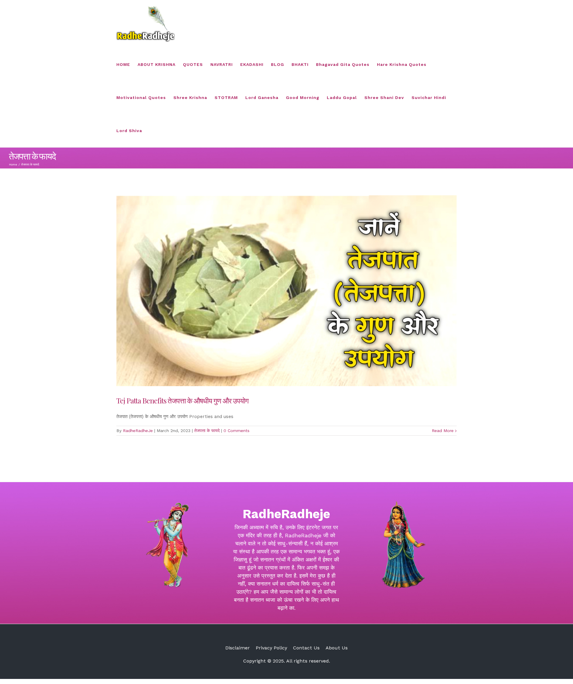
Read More (443, 430)
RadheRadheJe (138, 430)
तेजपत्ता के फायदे (207, 430)
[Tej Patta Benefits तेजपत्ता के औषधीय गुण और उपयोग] (286, 290)
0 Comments (236, 430)
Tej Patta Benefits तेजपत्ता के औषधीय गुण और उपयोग (182, 400)
